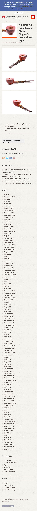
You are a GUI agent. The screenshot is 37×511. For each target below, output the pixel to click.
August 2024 (8, 217)
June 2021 (7, 281)
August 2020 (8, 300)
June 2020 (7, 304)
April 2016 (7, 414)
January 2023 (8, 240)
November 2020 (9, 293)
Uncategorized (9, 472)
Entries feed (8, 485)
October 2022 (9, 247)
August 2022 (8, 252)
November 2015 (9, 424)
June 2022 (7, 256)
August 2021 (8, 277)
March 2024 (8, 224)
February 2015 (9, 442)
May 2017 (7, 389)
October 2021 (9, 272)
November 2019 (9, 320)
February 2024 (9, 226)
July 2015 (7, 433)
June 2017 (7, 387)
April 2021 (7, 286)
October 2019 (9, 323)
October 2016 (9, 401)
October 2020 (9, 295)
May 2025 (7, 201)
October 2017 (9, 378)
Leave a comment (16, 42)
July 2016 (7, 408)
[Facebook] (10, 158)
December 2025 (9, 197)
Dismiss (24, 9)
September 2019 (10, 325)
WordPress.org (9, 490)
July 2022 (7, 254)
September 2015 (10, 428)
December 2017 (9, 373)
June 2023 (7, 233)
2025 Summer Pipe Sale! (12, 179)
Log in (6, 483)
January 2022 (8, 265)
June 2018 (7, 359)
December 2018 (9, 346)
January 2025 (8, 208)
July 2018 (7, 357)
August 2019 (8, 327)
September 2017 (10, 380)
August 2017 (8, 382)
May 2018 (7, 362)
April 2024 (7, 222)
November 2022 (9, 245)
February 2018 (9, 369)
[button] (18, 13)
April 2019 (7, 336)
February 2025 (9, 206)
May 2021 (7, 284)
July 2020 (7, 302)
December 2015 (9, 421)
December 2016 (9, 396)
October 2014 (9, 449)
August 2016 (8, 405)
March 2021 (8, 288)
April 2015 (7, 440)
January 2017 (8, 394)
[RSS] (3, 158)
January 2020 (8, 316)
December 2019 (9, 318)
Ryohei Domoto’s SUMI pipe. (14, 183)
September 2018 (10, 353)
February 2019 (9, 341)
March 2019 (8, 339)
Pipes (5, 42)
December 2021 (9, 268)
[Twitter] (7, 158)
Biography (7, 460)
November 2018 (9, 348)
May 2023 (7, 236)
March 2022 (8, 261)
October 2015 (9, 426)
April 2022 (7, 259)
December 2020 (9, 291)
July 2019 (7, 330)
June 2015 (7, 435)
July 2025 (7, 199)
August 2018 (8, 355)
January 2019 (8, 343)
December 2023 (9, 231)
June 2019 (7, 332)
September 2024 (10, 215)
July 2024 (7, 220)
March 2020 (8, 311)
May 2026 (7, 194)
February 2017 (9, 392)
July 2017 (7, 385)
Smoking (7, 467)
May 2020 (7, 307)
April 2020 (7, 309)
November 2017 (9, 376)
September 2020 (10, 298)
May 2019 (7, 334)
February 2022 (9, 263)
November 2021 (9, 270)
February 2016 (9, 419)
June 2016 (7, 410)
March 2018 (8, 366)
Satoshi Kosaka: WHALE (12, 181)
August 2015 (8, 431)
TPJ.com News (9, 469)
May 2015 (7, 437)
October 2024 (9, 213)
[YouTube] (14, 158)
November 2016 (9, 398)
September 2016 (10, 403)
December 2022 (9, 243)
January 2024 (8, 229)
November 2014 (9, 447)
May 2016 (7, 412)
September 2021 (10, 275)
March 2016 (8, 417)
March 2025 (8, 203)
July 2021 (7, 279)
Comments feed (10, 487)
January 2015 (8, 444)
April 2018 (7, 364)
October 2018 (9, 350)
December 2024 (9, 210)
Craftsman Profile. (10, 462)
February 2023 (9, 238)
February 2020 (9, 314)
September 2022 (10, 249)
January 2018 (8, 371)
